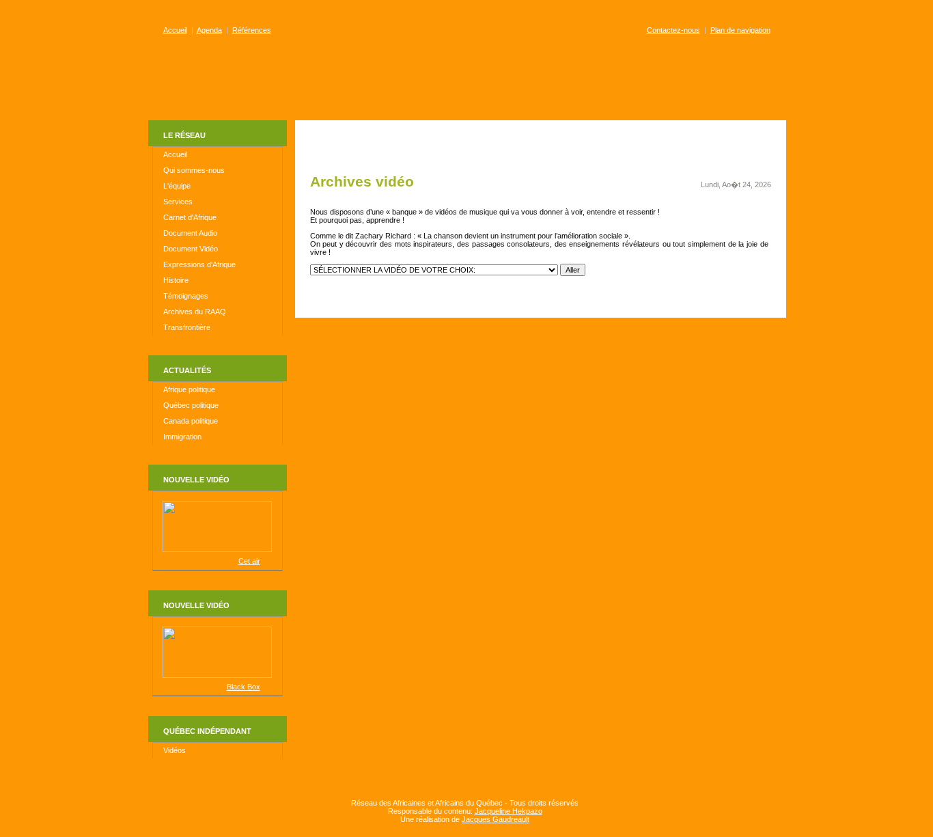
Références (251, 30)
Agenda (209, 30)
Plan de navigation (740, 30)
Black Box (243, 687)
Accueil (175, 30)
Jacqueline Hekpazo (508, 811)
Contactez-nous (673, 30)
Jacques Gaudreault (495, 819)
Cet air (249, 561)
